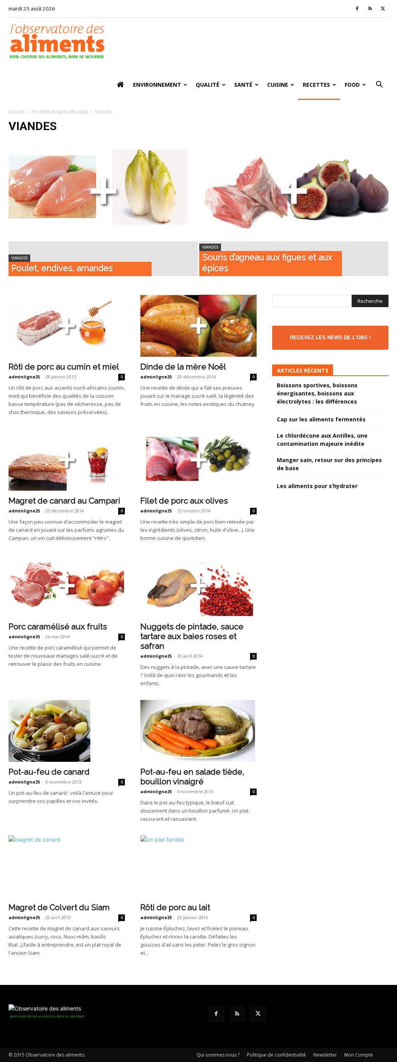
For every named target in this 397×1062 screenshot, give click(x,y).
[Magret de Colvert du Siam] (67, 866)
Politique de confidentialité (276, 1055)
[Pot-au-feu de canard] (67, 731)
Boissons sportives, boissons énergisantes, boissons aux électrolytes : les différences (317, 393)
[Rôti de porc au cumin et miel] (67, 326)
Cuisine (277, 84)
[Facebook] (357, 8)
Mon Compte (358, 1055)
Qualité (207, 84)
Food (352, 84)
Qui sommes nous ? (218, 1055)
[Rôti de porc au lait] (198, 866)
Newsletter (325, 1055)
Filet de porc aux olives (184, 500)
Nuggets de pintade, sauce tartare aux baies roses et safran (191, 636)
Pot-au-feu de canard (49, 772)
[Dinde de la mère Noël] (198, 326)
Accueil (16, 111)
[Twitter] (382, 8)
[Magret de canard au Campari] (67, 460)
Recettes (316, 84)
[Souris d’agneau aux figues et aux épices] (294, 191)
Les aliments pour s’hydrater (317, 486)
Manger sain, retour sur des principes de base (329, 464)
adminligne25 (24, 377)
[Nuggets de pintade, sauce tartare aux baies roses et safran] (198, 586)
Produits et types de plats (59, 111)
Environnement (157, 84)
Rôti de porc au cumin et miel (64, 366)
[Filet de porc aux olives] (198, 460)
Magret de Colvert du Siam (59, 907)
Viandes (19, 258)
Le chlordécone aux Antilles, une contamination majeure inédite (322, 439)
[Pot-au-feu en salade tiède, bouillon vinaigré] (198, 731)
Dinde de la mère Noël (183, 366)
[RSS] (370, 8)
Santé (243, 84)
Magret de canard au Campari (64, 500)
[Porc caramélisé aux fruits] (67, 586)
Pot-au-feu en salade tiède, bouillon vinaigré (192, 776)
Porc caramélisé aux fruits (58, 626)
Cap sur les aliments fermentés (321, 419)
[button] (379, 85)
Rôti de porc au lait (175, 907)
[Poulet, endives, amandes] (103, 191)
